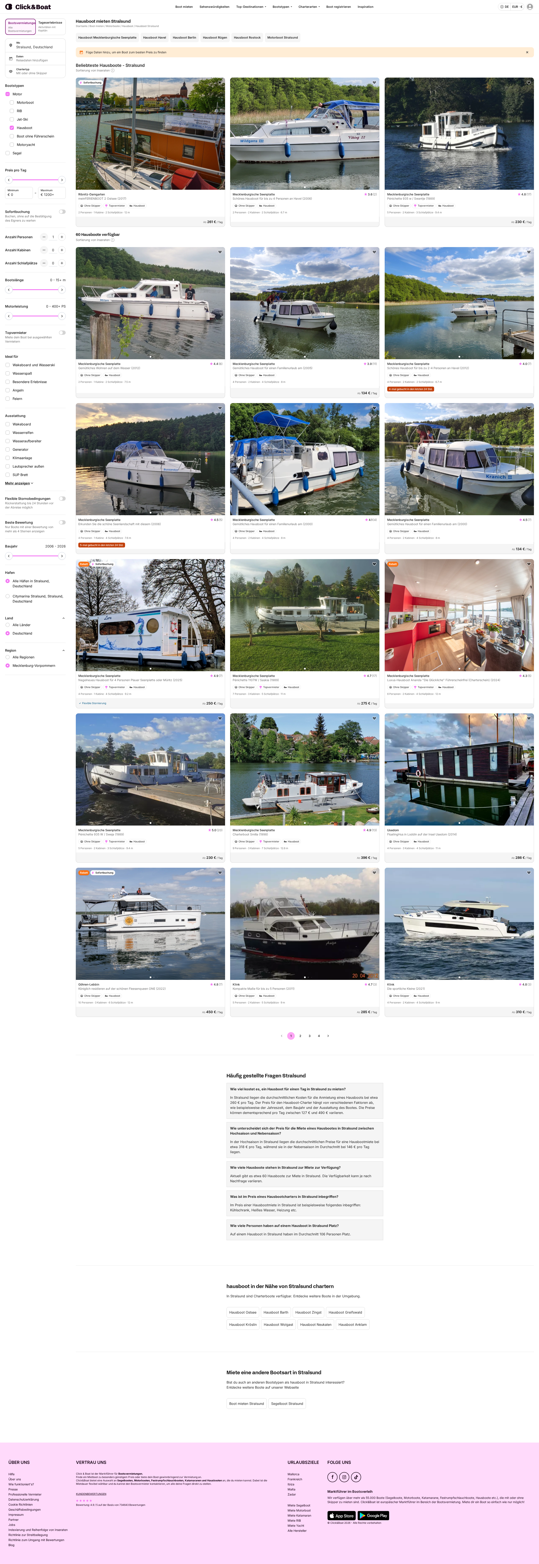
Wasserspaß (22, 373)
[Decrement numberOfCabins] (44, 250)
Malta (291, 1489)
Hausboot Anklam (353, 1324)
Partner (13, 1519)
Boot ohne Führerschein (35, 136)
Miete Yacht (296, 1525)
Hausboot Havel (154, 37)
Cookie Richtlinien (20, 1504)
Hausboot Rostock (247, 37)
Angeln (18, 390)
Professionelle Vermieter (24, 1494)
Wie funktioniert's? (21, 1484)
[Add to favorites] (220, 82)
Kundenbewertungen (91, 1493)
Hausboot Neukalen (315, 1324)
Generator (20, 449)
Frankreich (295, 1479)
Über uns (14, 1479)
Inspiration (366, 6)
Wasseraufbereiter (27, 441)
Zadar (292, 1494)
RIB (19, 111)
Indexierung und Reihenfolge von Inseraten (38, 1530)
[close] (527, 52)
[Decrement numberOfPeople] (44, 237)
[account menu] (530, 7)
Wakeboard (22, 424)
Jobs (11, 1524)
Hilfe (11, 1474)
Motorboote (113, 26)
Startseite (81, 26)
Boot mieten (184, 6)
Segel (17, 153)
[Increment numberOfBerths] (62, 263)
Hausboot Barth (276, 1312)
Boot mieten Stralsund (246, 1403)
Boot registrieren (338, 6)
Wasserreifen (23, 432)
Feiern (17, 399)
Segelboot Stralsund (287, 1403)
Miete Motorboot (299, 1510)
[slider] (9, 180)
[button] (150, 187)
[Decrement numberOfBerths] (44, 263)
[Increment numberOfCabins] (62, 250)
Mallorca (293, 1474)
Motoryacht (26, 145)
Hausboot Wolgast (278, 1324)
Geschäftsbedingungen (24, 1509)
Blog (11, 1545)
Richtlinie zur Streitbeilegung (28, 1535)
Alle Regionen (23, 657)
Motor (17, 94)
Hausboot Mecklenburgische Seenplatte (107, 37)
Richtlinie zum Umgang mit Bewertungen (36, 1540)
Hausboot (24, 128)
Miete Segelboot (299, 1505)
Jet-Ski (22, 119)
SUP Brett (20, 475)
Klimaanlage (22, 458)
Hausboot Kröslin (243, 1324)
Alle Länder (22, 625)
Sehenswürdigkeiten (214, 6)
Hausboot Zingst (308, 1312)
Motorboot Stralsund (282, 37)
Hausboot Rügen (215, 37)
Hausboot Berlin (184, 37)
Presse (13, 1489)
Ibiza (291, 1484)
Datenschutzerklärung (23, 1499)
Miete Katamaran (299, 1515)
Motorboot (25, 102)
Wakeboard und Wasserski (34, 365)
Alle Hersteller (297, 1530)
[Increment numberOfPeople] (62, 237)
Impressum (16, 1514)
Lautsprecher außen (28, 466)
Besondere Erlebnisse (30, 382)
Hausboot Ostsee (242, 1312)
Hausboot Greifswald (345, 1312)
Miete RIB (294, 1520)
